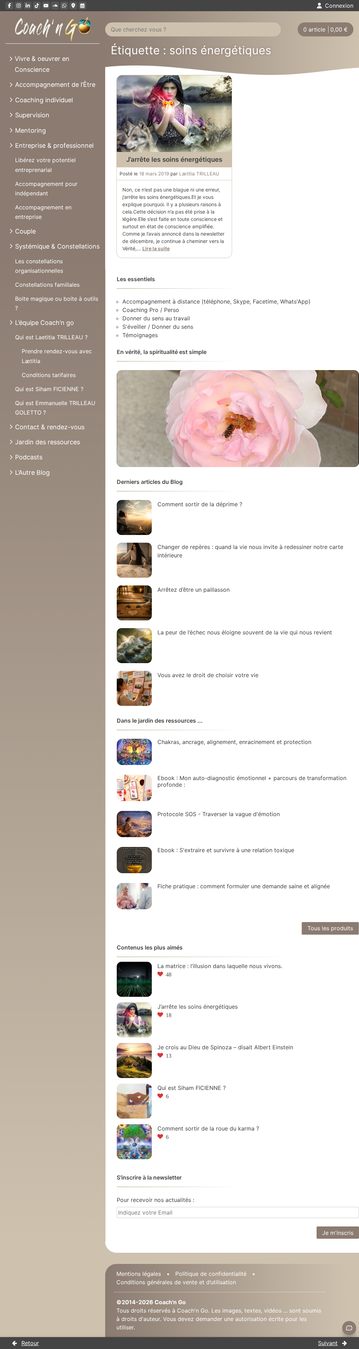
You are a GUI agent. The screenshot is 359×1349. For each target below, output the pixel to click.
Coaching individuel (44, 100)
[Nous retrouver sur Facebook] (9, 5)
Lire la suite (156, 248)
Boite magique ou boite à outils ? (56, 303)
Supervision (32, 115)
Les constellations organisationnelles (39, 266)
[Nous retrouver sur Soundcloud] (55, 5)
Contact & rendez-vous (49, 427)
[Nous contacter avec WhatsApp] (64, 5)
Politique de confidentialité (210, 1273)
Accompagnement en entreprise (43, 212)
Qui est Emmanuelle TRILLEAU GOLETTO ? (55, 407)
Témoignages (140, 335)
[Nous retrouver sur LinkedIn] (28, 5)
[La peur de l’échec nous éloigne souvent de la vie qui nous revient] (134, 645)
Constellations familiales (47, 284)
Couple (25, 231)
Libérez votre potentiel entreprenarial (45, 165)
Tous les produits (330, 928)
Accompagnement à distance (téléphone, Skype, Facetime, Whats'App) (216, 301)
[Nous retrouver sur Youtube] (46, 5)
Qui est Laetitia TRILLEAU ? (51, 337)
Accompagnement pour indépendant (46, 188)
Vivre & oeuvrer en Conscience (42, 64)
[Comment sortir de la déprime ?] (134, 517)
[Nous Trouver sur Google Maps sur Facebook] (73, 5)
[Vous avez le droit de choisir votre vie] (134, 688)
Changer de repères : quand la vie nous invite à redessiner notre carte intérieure (250, 551)
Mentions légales (138, 1273)
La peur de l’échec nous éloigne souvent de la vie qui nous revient (244, 632)
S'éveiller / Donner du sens (157, 326)
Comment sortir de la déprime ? (199, 504)
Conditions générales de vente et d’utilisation (176, 1282)
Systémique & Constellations (57, 246)
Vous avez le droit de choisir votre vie (207, 675)
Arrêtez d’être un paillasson (193, 589)
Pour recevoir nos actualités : (155, 1199)
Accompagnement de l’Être (55, 84)
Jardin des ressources (47, 442)
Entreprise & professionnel (54, 145)
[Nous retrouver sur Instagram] (18, 5)
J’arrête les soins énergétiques (174, 159)
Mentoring (30, 130)
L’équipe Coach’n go (44, 322)
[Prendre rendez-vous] (82, 5)
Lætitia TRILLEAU (199, 173)
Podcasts (28, 457)
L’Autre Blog (32, 472)
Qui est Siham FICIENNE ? (49, 388)
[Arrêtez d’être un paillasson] (134, 602)
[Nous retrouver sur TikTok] (37, 5)
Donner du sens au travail (156, 318)
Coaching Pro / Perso (150, 309)
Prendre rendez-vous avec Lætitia (57, 356)
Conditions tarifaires (49, 374)
